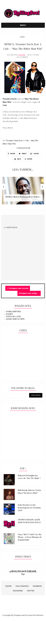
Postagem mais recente (19, 288)
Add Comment (22, 57)
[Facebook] (28, 5)
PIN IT (19, 159)
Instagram (18, 591)
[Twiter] (23, 5)
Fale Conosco (22, 586)
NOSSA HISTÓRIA (13, 311)
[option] (23, 191)
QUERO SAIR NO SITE (15, 319)
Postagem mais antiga (28, 293)
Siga (23, 574)
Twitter (30, 591)
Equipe (8, 586)
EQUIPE (9, 314)
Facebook (37, 586)
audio (22, 37)
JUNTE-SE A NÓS (13, 316)
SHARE (12, 153)
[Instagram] (18, 5)
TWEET (24, 153)
